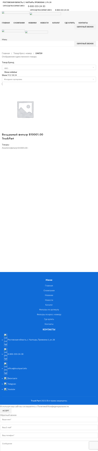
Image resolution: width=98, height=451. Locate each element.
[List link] (49, 202)
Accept (6, 411)
